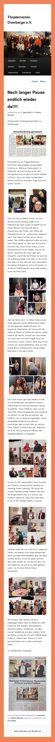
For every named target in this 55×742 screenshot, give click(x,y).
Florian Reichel (17, 718)
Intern (37, 72)
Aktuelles (41, 715)
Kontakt (23, 60)
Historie (34, 66)
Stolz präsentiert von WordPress (27, 731)
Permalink (11, 720)
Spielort (11, 66)
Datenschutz (13, 72)
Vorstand (33, 60)
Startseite (12, 60)
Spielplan (22, 66)
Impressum (26, 72)
